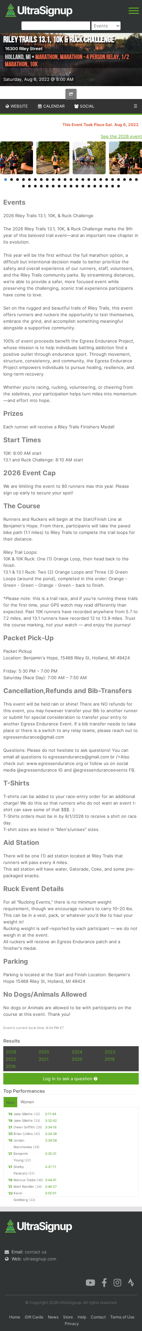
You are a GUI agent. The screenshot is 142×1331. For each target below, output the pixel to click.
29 (53, 186)
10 (59, 179)
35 (89, 186)
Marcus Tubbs (25, 1180)
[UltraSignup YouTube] (90, 1282)
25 (29, 186)
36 (94, 186)
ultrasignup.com (39, 1258)
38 (106, 186)
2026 (11, 1051)
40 (118, 186)
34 (83, 186)
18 (106, 179)
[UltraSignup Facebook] (104, 1282)
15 (89, 179)
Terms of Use (122, 1316)
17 (100, 179)
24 (23, 186)
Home (14, 1316)
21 (124, 179)
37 (100, 186)
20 (118, 179)
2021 (44, 1059)
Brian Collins (23, 1134)
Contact (98, 1316)
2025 (44, 1051)
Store (68, 1316)
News (53, 1316)
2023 (110, 1051)
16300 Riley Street (24, 48)
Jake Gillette (23, 1114)
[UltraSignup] (38, 10)
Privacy (72, 1323)
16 (94, 179)
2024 (77, 1051)
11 (65, 179)
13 (77, 179)
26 (35, 186)
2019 (110, 1059)
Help (82, 1316)
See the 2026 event (121, 136)
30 (59, 186)
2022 (11, 1059)
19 (112, 179)
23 (136, 179)
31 (65, 186)
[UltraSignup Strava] (131, 1282)
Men (10, 1102)
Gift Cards (34, 1316)
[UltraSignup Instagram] (117, 1282)
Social (86, 106)
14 (83, 179)
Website (19, 106)
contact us (36, 1251)
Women (27, 1101)
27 (41, 186)
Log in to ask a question (68, 1078)
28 (47, 186)
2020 (77, 1059)
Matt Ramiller (24, 1186)
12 (71, 179)
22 (130, 179)
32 (71, 186)
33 (77, 186)
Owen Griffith (24, 1127)
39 (112, 186)
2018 (11, 1066)
